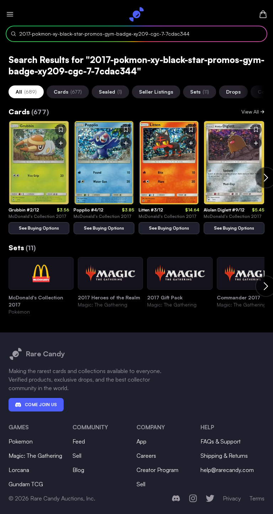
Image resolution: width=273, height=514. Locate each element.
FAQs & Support (220, 441)
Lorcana (19, 469)
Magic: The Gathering (35, 455)
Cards (68, 92)
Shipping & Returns (224, 455)
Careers (146, 455)
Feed (79, 441)
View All (250, 112)
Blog (78, 469)
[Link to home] (136, 14)
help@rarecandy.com (227, 469)
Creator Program (157, 469)
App (141, 441)
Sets (199, 92)
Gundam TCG (26, 484)
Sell (77, 455)
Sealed (110, 92)
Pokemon (21, 441)
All (26, 92)
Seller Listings (156, 92)
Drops (233, 92)
